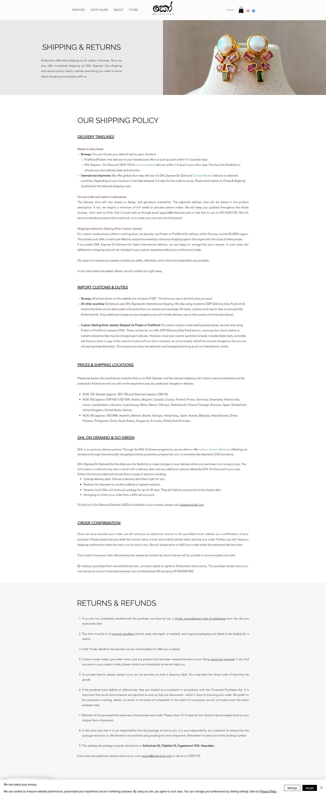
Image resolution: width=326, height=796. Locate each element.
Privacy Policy (268, 791)
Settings (292, 788)
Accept (310, 788)
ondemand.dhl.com (191, 504)
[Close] (321, 788)
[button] (119, 9)
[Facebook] (253, 11)
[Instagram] (248, 11)
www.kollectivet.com (126, 566)
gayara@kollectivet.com (175, 212)
